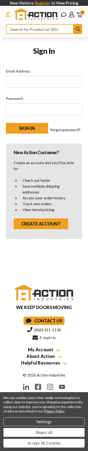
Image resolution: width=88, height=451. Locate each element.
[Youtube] (62, 387)
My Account (41, 349)
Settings (44, 421)
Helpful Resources (41, 362)
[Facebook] (38, 387)
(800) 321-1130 (47, 329)
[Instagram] (50, 387)
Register (42, 2)
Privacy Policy (54, 411)
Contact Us (48, 320)
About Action (40, 356)
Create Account (41, 223)
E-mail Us (47, 337)
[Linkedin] (26, 387)
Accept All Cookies (44, 443)
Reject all (44, 432)
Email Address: (18, 71)
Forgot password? (65, 129)
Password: (14, 98)
